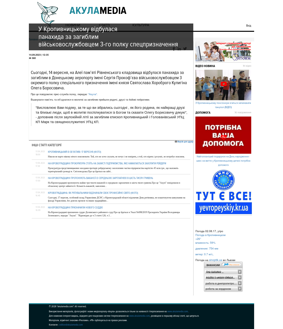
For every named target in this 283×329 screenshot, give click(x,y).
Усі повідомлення (243, 112)
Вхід (248, 26)
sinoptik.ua (215, 260)
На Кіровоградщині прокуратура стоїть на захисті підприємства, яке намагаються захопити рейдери (107, 163)
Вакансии (213, 265)
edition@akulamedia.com (71, 324)
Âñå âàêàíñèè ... (215, 272)
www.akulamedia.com (177, 311)
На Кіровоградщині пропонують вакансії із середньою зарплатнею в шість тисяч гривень (100, 178)
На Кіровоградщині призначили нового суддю (75, 207)
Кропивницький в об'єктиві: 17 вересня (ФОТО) (74, 152)
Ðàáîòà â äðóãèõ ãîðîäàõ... (220, 277)
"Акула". (92, 94)
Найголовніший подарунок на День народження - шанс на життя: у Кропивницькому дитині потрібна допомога (223, 161)
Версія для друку (185, 141)
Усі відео (247, 65)
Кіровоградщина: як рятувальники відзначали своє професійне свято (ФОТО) (93, 193)
